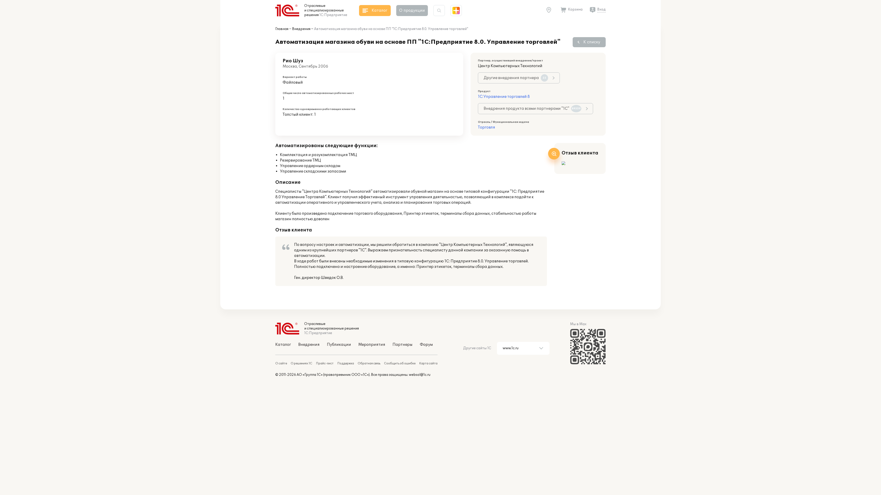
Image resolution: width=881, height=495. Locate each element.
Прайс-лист (325, 363)
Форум (426, 344)
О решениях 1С (301, 363)
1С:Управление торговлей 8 (504, 96)
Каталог (283, 344)
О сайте (281, 363)
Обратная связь (369, 363)
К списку (591, 42)
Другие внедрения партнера (515, 78)
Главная (281, 29)
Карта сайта (428, 363)
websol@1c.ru (419, 375)
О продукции (412, 10)
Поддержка (345, 363)
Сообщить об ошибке (399, 363)
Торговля (486, 127)
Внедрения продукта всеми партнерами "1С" (532, 108)
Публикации (339, 344)
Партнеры (403, 344)
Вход (601, 9)
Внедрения (301, 29)
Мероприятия (371, 344)
